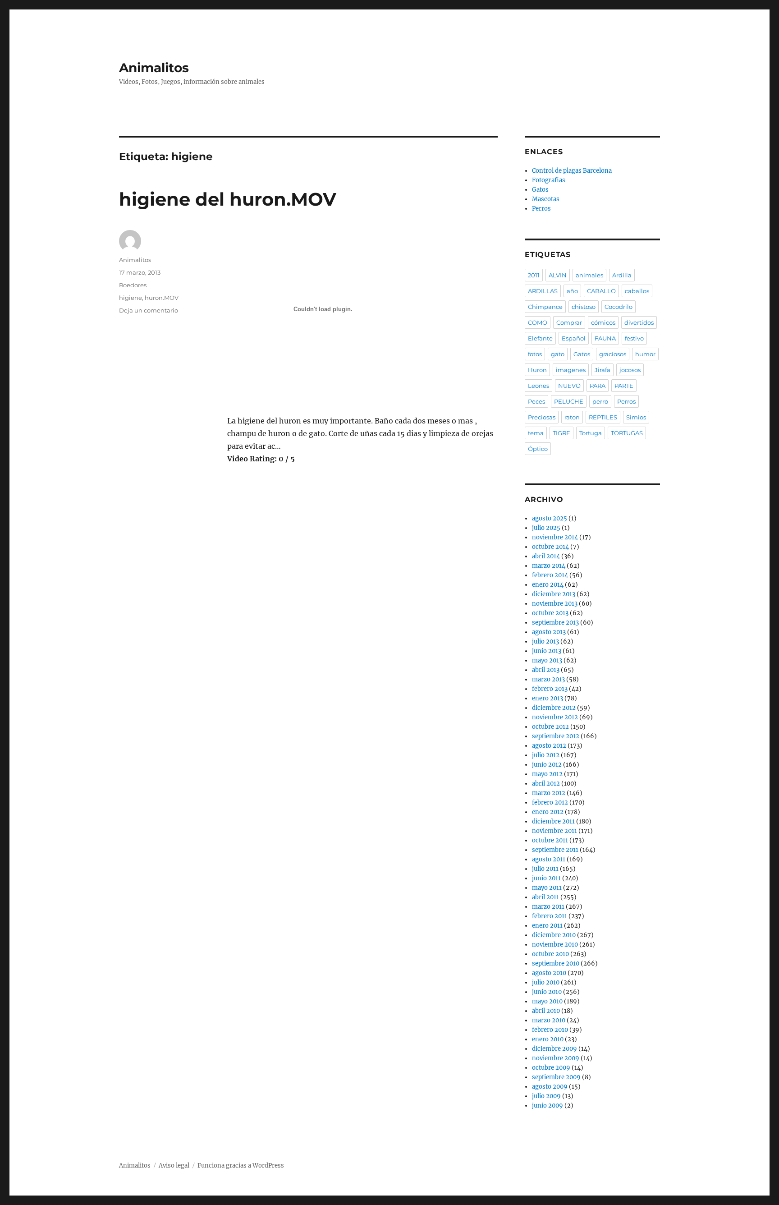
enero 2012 (548, 812)
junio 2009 (547, 1105)
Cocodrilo (618, 306)
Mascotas (545, 199)
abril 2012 (546, 783)
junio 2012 (547, 764)
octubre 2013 (550, 613)
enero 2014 (548, 585)
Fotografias (548, 180)
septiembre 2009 (556, 1077)
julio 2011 (545, 869)
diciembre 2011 (553, 821)
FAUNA (605, 338)
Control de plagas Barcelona (572, 171)
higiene (130, 297)
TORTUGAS (627, 433)
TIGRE (561, 433)
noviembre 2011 (554, 831)
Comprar (569, 322)
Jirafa (602, 369)
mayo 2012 (547, 774)
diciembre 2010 (554, 935)
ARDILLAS (543, 290)
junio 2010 (547, 992)
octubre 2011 (550, 840)
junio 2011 (546, 878)
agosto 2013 (549, 632)
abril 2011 (545, 897)
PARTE (623, 385)
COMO (537, 322)
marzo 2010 (548, 1020)
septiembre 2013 (555, 622)
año (572, 290)
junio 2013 (546, 651)
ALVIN (558, 275)
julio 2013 (545, 641)
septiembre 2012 (555, 736)
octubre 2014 (550, 547)
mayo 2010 (547, 1001)
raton (572, 417)
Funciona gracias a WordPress (240, 1165)
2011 (534, 275)
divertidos (639, 322)
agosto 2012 (549, 746)
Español (574, 338)
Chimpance (545, 306)
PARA (597, 385)
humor (645, 354)
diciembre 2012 (554, 708)
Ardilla (622, 275)
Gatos (540, 189)
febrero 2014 (550, 575)
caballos (637, 290)
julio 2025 (546, 528)
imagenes (571, 369)
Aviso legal (174, 1165)
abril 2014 (546, 556)
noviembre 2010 (555, 944)
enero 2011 (547, 925)
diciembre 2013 (553, 594)
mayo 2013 (547, 660)
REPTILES (603, 417)
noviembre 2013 (554, 603)
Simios (636, 417)
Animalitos (154, 67)
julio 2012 (545, 755)
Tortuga (590, 433)
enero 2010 (548, 1039)
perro (600, 401)
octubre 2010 (550, 954)
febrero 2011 (549, 916)
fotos (535, 354)
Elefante (540, 338)
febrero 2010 (550, 1030)
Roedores (133, 285)
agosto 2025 (549, 518)
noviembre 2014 (555, 537)
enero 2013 (547, 698)
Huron (537, 369)
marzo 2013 (548, 679)
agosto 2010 (549, 973)
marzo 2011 (548, 907)
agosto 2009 (550, 1086)
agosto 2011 (548, 859)
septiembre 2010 (555, 963)
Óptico (538, 448)
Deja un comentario (148, 310)
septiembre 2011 (555, 850)
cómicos (603, 322)
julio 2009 (546, 1096)
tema (536, 433)
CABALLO (601, 290)
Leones (538, 385)
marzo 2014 (548, 566)
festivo (634, 338)
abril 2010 (546, 1011)
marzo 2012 (548, 793)
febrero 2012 (550, 802)
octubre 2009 (551, 1068)
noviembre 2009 (555, 1058)
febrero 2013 (550, 689)
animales (589, 275)
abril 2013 (545, 670)
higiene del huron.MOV (227, 199)
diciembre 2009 (554, 1049)
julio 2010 (545, 982)
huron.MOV (162, 297)
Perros (541, 208)
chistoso (584, 306)
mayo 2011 (547, 888)
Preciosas (541, 417)
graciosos (612, 354)
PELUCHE (568, 401)
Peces (536, 401)
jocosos (630, 369)
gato (557, 354)
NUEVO (569, 385)
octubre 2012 (550, 727)
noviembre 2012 (555, 717)
